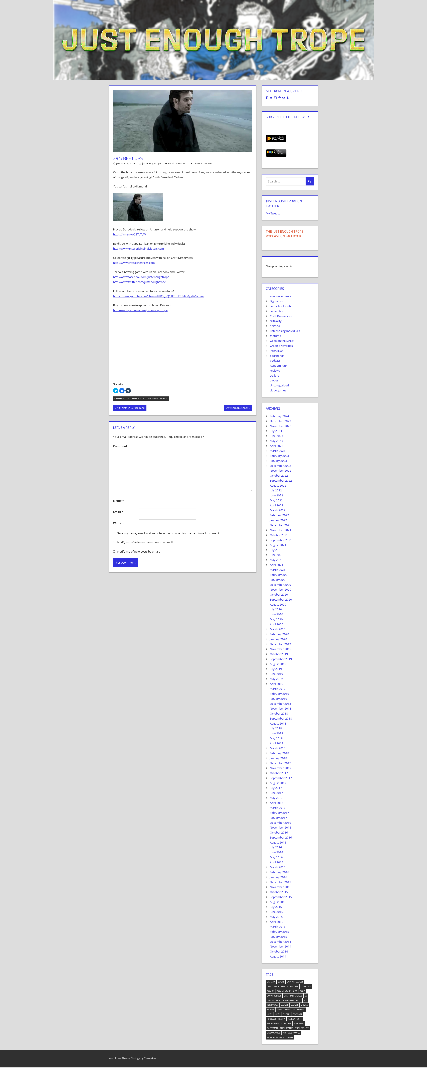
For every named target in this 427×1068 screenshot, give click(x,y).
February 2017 (279, 813)
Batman (271, 981)
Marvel (164, 398)
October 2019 (279, 654)
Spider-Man (273, 1023)
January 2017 (278, 818)
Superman (272, 1028)
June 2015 (276, 912)
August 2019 (278, 664)
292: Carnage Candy (237, 408)
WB (284, 1032)
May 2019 (276, 679)
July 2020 (276, 609)
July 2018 (276, 728)
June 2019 (276, 674)
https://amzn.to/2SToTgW (129, 234)
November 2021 (280, 530)
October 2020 (279, 594)
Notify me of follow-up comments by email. (145, 542)
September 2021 (281, 540)
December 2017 (280, 763)
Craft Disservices (281, 316)
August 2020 (278, 604)
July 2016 (276, 847)
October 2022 (279, 475)
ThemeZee (150, 1058)
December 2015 (280, 882)
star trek (286, 1023)
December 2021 (280, 525)
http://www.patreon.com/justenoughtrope (140, 310)
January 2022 (278, 520)
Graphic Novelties (281, 346)
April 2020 (276, 624)
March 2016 (277, 867)
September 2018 (281, 718)
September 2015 (281, 897)
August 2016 (278, 842)
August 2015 (278, 902)
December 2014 (280, 942)
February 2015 (279, 932)
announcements (280, 296)
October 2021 (279, 535)
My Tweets (273, 213)
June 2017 (276, 793)
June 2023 (276, 436)
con (295, 991)
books (281, 981)
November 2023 (280, 426)
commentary (284, 991)
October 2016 (279, 832)
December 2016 (280, 823)
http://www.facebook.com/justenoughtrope (141, 277)
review (281, 1019)
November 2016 (280, 827)
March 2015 (277, 927)
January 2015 (278, 937)
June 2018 (276, 733)
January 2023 (278, 461)
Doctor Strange (285, 1000)
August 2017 (278, 783)
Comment (120, 446)
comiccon (292, 986)
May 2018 (276, 738)
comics (271, 991)
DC (128, 398)
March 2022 (277, 510)
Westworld (294, 1032)
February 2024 (279, 416)
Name (118, 500)
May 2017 (276, 798)
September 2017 (281, 778)
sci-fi (299, 1019)
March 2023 (277, 451)
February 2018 (279, 753)
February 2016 (279, 872)
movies (304, 1005)
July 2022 (276, 490)
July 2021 (276, 550)
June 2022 (276, 495)
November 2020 (280, 589)
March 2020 (277, 629)
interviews (276, 351)
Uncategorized (279, 385)
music (280, 1009)
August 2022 (278, 485)
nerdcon (290, 1009)
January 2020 (278, 639)
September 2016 (281, 837)
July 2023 (276, 431)
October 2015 (279, 892)
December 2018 (280, 704)
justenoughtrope (151, 163)
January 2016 (278, 877)
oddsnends (277, 356)
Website (118, 523)
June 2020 (276, 614)
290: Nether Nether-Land (130, 408)
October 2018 (279, 713)
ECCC (298, 1000)
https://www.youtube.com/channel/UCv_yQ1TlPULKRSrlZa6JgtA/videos (158, 296)
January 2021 (278, 580)
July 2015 (276, 907)
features (275, 336)
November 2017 (280, 768)
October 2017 (279, 773)
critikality (276, 321)
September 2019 (281, 659)
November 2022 (280, 470)
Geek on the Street (282, 341)
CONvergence (274, 995)
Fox (305, 1000)
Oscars (287, 1014)
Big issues (276, 301)
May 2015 (276, 917)
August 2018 (278, 723)
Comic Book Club (276, 986)
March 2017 (277, 808)
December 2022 (280, 466)
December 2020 (280, 585)
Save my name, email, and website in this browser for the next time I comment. (168, 533)
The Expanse (286, 1028)
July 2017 (276, 788)
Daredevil (119, 398)
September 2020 (281, 599)
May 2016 (276, 857)
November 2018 (280, 708)
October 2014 (279, 951)
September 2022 (281, 480)
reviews (275, 370)
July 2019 (276, 669)
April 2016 (276, 862)
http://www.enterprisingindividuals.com (138, 248)
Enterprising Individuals (285, 331)
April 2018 (276, 743)
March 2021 (277, 570)
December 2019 (280, 644)
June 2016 (276, 852)
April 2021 (276, 565)
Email (118, 512)
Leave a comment (203, 163)
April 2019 (276, 684)
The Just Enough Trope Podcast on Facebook (284, 234)
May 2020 (276, 619)
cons (302, 991)
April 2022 (276, 505)
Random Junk (278, 365)
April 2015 (276, 922)
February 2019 (279, 694)
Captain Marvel (295, 981)
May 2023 (276, 441)
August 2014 (278, 956)
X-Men (289, 1037)
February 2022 (279, 515)
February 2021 (279, 575)
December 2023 (280, 421)
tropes (274, 380)
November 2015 (280, 887)
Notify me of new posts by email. (138, 551)
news (270, 1014)
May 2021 (276, 560)
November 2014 (280, 946)
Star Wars (299, 1023)
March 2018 (277, 748)
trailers (274, 375)
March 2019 (277, 689)
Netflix (301, 1009)
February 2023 (279, 456)
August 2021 (278, 545)
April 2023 (276, 446)
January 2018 (278, 758)
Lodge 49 (153, 398)
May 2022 (276, 500)
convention (277, 311)
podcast (275, 360)
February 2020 (279, 634)
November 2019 (280, 649)
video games (278, 390)
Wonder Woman (275, 1037)
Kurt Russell (139, 398)
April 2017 (276, 803)
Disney (270, 1000)
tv (307, 1028)
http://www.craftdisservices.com (134, 263)
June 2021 (276, 555)
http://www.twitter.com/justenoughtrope (139, 282)
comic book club (177, 163)
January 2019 (278, 699)
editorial (275, 326)
